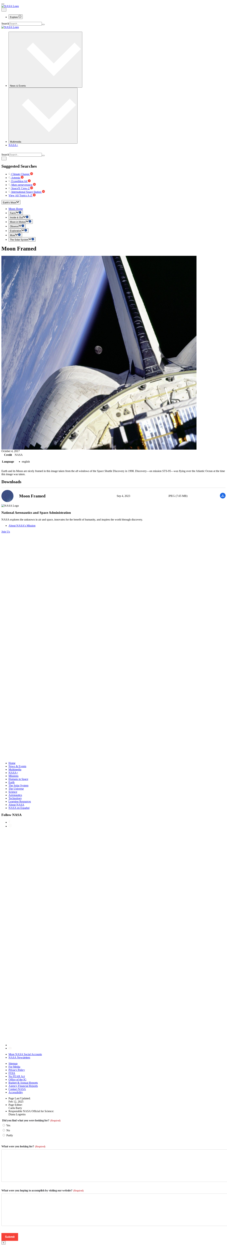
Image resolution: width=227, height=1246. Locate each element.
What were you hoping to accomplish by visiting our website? (42, 1190)
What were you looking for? (23, 1146)
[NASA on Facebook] (9, 822)
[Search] (43, 24)
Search (5, 23)
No (8, 1130)
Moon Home (16, 208)
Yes (8, 1125)
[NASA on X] (115, 1045)
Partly (9, 1135)
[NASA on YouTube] (10, 1048)
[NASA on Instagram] (10, 826)
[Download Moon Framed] (223, 497)
